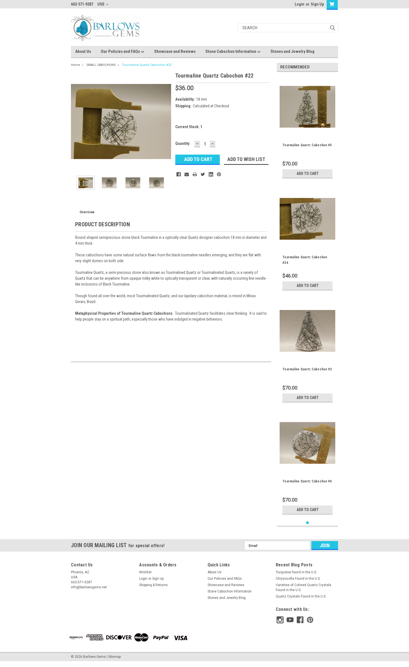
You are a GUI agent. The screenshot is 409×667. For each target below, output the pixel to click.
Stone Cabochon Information (231, 51)
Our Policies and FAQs (121, 51)
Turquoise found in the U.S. (296, 572)
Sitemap (114, 657)
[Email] (186, 174)
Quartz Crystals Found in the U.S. (301, 596)
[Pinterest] (219, 174)
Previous (76, 121)
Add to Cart (308, 173)
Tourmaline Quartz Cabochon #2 (307, 369)
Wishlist (145, 572)
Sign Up (317, 4)
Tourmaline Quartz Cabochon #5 (307, 145)
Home (75, 65)
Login (299, 4)
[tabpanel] (307, 129)
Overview (87, 212)
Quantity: (182, 143)
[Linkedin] (211, 174)
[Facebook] (178, 174)
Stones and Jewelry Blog (292, 51)
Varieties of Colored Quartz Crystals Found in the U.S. (303, 587)
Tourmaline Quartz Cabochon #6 (307, 481)
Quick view (307, 130)
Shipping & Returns (153, 585)
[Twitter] (203, 174)
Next (165, 121)
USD (101, 4)
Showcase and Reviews (175, 51)
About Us (83, 51)
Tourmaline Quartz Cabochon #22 (146, 65)
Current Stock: (188, 127)
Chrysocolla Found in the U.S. (298, 579)
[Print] (195, 174)
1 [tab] (307, 522)
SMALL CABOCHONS (101, 65)
